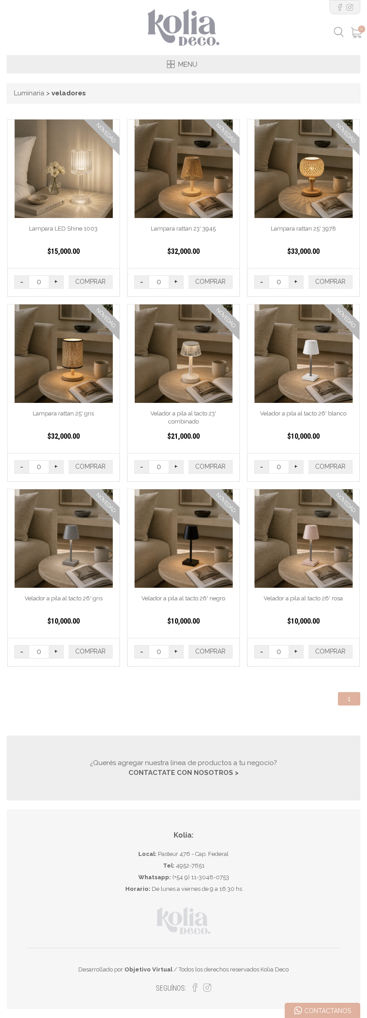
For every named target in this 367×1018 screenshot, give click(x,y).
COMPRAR (90, 281)
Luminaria (29, 93)
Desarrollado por (125, 969)
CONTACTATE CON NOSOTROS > (183, 773)
